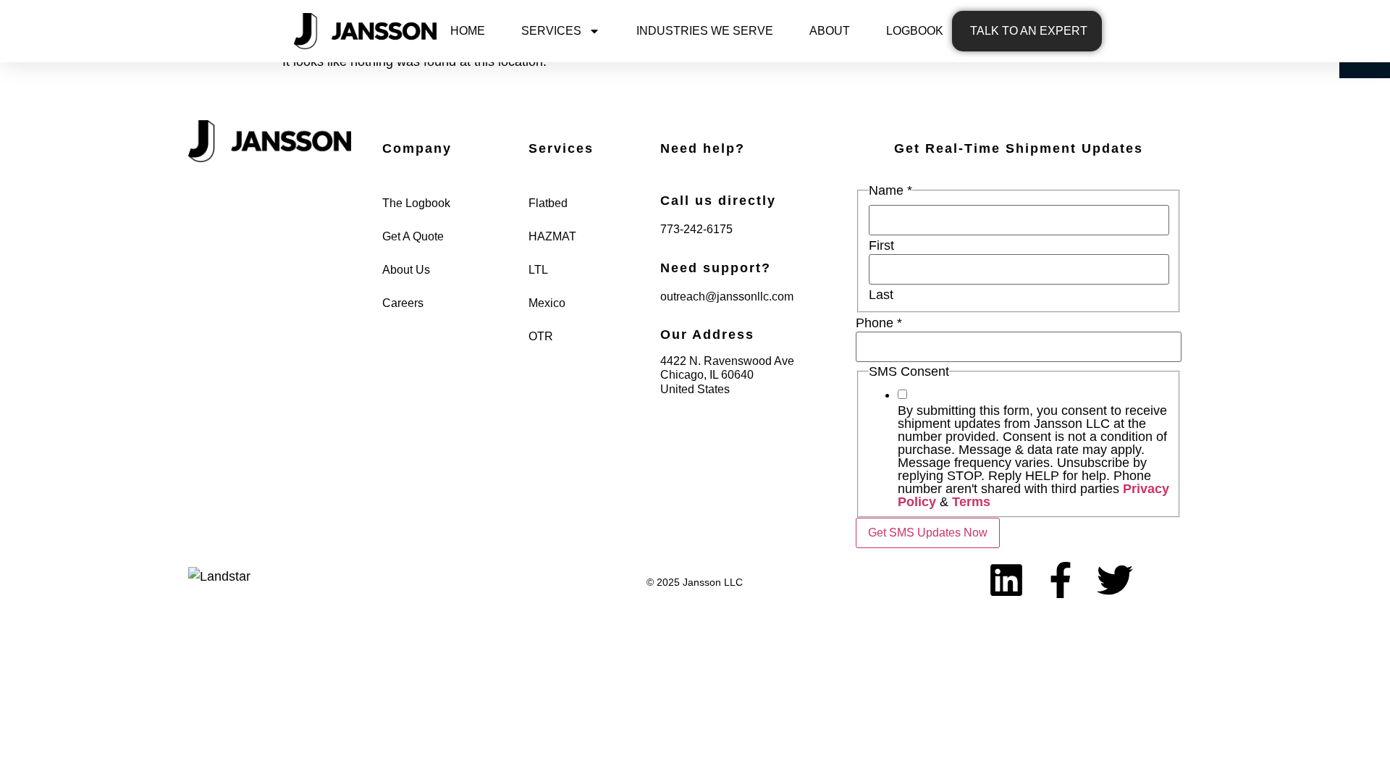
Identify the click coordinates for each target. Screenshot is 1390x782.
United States (695, 389)
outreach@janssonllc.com (726, 296)
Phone (879, 322)
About (829, 31)
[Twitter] (1115, 580)
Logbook (914, 31)
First (881, 245)
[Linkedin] (1006, 580)
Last (881, 294)
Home (467, 31)
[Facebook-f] (1060, 580)
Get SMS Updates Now (927, 532)
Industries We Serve (704, 31)
